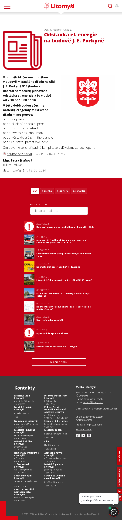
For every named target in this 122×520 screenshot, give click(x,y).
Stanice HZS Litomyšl (56, 420)
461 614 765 (50, 472)
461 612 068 (20, 438)
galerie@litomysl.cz (53, 470)
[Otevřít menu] (7, 7)
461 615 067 (20, 472)
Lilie (46, 441)
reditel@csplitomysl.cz (24, 497)
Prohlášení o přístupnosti (89, 424)
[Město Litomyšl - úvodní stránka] (59, 6)
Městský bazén (53, 429)
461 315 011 (50, 437)
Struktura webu (84, 429)
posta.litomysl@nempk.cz (26, 424)
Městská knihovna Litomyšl (24, 431)
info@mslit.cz (20, 447)
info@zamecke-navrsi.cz (55, 458)
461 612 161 (50, 404)
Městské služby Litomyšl (23, 442)
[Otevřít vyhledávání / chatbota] (110, 6)
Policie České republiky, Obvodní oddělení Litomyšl (55, 409)
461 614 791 (20, 449)
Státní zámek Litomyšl (22, 465)
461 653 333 (20, 404)
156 (16, 417)
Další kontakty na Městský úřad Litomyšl (96, 408)
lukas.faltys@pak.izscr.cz (55, 424)
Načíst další (59, 362)
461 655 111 (20, 426)
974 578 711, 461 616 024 (56, 417)
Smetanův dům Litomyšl (23, 477)
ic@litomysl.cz (51, 401)
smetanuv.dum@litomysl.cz (26, 482)
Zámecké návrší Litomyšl (53, 454)
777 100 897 (50, 461)
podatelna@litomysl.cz (25, 401)
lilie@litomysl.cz (51, 445)
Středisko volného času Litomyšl (54, 477)
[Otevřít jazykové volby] (117, 6)
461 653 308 (50, 448)
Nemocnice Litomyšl (25, 420)
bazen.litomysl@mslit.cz (55, 434)
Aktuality (67, 29)
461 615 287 (20, 461)
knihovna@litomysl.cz (24, 435)
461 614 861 (20, 500)
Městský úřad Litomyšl (22, 397)
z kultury (62, 191)
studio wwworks (65, 514)
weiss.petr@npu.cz (23, 470)
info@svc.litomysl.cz (53, 482)
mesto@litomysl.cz (93, 402)
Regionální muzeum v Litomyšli (26, 454)
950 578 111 (50, 426)
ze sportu (79, 191)
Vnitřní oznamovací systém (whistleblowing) (89, 418)
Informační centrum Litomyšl (55, 397)
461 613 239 (20, 486)
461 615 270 (50, 485)
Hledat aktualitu (38, 204)
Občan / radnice (52, 29)
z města (47, 191)
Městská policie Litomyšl (23, 408)
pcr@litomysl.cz (51, 415)
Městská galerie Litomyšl (53, 465)
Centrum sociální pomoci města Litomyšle (24, 492)
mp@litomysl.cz (21, 413)
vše (35, 191)
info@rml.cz (20, 458)
